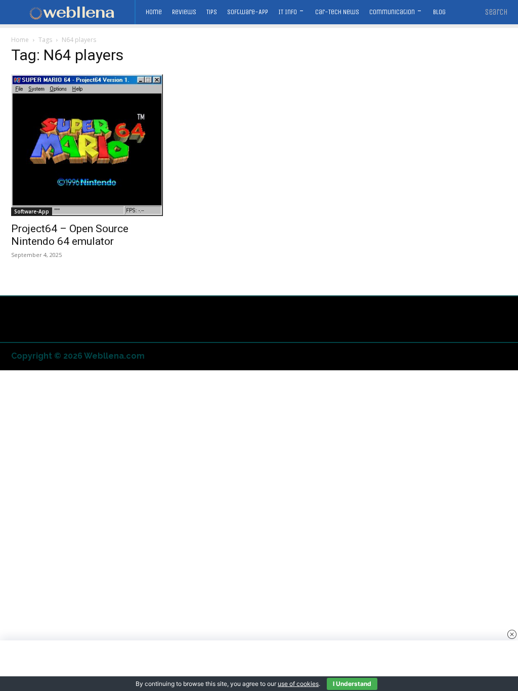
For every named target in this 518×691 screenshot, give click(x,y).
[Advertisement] (259, 665)
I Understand (352, 683)
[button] (496, 12)
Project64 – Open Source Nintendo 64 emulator (69, 235)
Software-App (31, 211)
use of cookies (298, 683)
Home (20, 39)
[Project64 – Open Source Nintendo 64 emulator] (87, 145)
